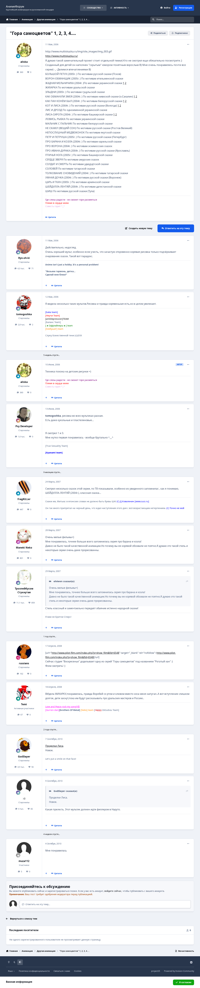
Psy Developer (24, 426)
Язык (10, 971)
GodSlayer (24, 756)
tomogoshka (24, 314)
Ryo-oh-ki (24, 258)
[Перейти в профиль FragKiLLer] (24, 487)
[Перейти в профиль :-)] (24, 786)
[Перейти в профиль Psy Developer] (24, 414)
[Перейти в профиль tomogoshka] (24, 302)
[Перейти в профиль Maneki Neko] (24, 536)
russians (24, 663)
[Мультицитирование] (46, 285)
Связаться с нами (62, 971)
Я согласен (185, 982)
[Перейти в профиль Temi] (24, 692)
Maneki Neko (24, 547)
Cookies (77, 971)
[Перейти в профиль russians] (24, 651)
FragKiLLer (24, 499)
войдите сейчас (112, 890)
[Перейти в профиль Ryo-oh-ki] (24, 246)
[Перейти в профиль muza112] (24, 849)
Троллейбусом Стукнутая (24, 590)
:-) (24, 798)
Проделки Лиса (54, 746)
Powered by (179, 971)
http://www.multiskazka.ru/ (61, 56)
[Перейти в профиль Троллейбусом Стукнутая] (24, 577)
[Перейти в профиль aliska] (24, 50)
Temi (24, 704)
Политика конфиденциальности (34, 971)
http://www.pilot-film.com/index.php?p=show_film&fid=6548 (85, 653)
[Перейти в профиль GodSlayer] (24, 744)
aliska (24, 61)
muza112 (24, 861)
